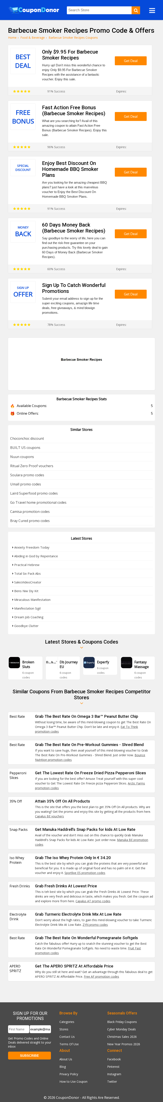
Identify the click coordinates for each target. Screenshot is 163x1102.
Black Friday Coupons (122, 1022)
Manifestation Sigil (27, 608)
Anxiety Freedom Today (31, 547)
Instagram (114, 1074)
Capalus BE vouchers (49, 816)
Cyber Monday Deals (121, 1029)
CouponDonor (67, 1097)
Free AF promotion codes (101, 976)
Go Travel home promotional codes (38, 502)
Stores (63, 1029)
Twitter (112, 1081)
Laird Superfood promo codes (34, 493)
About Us (65, 1059)
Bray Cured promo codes (30, 520)
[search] (136, 10)
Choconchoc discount (27, 438)
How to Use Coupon (73, 1081)
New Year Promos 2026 (123, 1044)
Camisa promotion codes (30, 511)
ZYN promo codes (95, 925)
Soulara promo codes (27, 475)
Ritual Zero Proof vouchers (31, 466)
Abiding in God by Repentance (35, 556)
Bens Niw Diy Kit (25, 591)
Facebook (114, 1059)
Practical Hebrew (26, 565)
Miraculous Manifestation (32, 599)
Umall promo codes (25, 484)
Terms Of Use (69, 1044)
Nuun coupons (22, 456)
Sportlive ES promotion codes (85, 873)
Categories (66, 1022)
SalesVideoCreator (27, 582)
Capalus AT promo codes (93, 901)
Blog (62, 1067)
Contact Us (67, 1037)
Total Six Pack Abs (27, 573)
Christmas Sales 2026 (122, 1037)
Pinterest (113, 1067)
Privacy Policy (68, 1074)
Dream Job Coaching (28, 617)
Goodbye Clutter (26, 626)
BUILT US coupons (25, 447)
